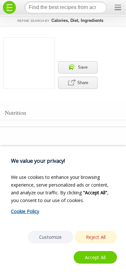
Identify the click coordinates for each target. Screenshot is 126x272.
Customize (50, 237)
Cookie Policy (25, 211)
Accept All (95, 257)
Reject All (96, 237)
